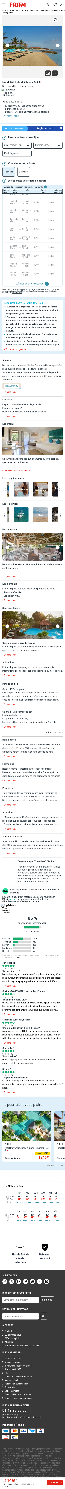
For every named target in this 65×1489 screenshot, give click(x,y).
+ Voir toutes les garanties (15, 349)
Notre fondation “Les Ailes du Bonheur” (22, 1345)
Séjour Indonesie (22, 11)
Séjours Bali (34, 11)
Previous (7, 45)
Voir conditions (17, 293)
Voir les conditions (54, 732)
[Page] (4, 1281)
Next (57, 45)
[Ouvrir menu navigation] (2, 4)
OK (43, 1315)
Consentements (12, 1391)
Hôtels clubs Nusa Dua (49, 11)
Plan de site (10, 1387)
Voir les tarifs (54, 1483)
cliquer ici (17, 957)
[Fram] (20, 4)
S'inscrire (47, 1299)
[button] (32, 441)
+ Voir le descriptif (11, 116)
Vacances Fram (8, 11)
